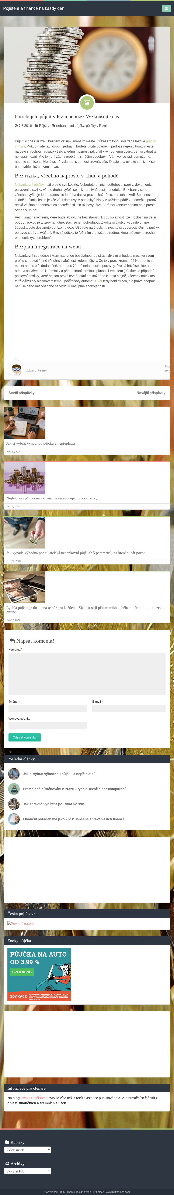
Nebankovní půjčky (29, 184)
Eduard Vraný (36, 370)
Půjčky (44, 126)
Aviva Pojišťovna (35, 1098)
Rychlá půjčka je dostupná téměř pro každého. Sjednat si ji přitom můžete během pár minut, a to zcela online (85, 609)
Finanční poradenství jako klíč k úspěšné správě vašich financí (73, 819)
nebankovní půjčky (70, 126)
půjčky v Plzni (96, 126)
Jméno (14, 701)
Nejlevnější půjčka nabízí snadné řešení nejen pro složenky (51, 498)
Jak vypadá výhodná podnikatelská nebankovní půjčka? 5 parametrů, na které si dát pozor (75, 553)
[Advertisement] (87, 320)
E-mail (97, 701)
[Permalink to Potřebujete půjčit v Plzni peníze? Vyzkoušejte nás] (87, 64)
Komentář (16, 649)
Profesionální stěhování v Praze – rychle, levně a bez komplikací (74, 789)
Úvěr (98, 281)
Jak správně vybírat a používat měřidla (54, 804)
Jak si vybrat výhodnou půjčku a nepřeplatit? (41, 443)
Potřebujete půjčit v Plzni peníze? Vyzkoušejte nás (67, 116)
